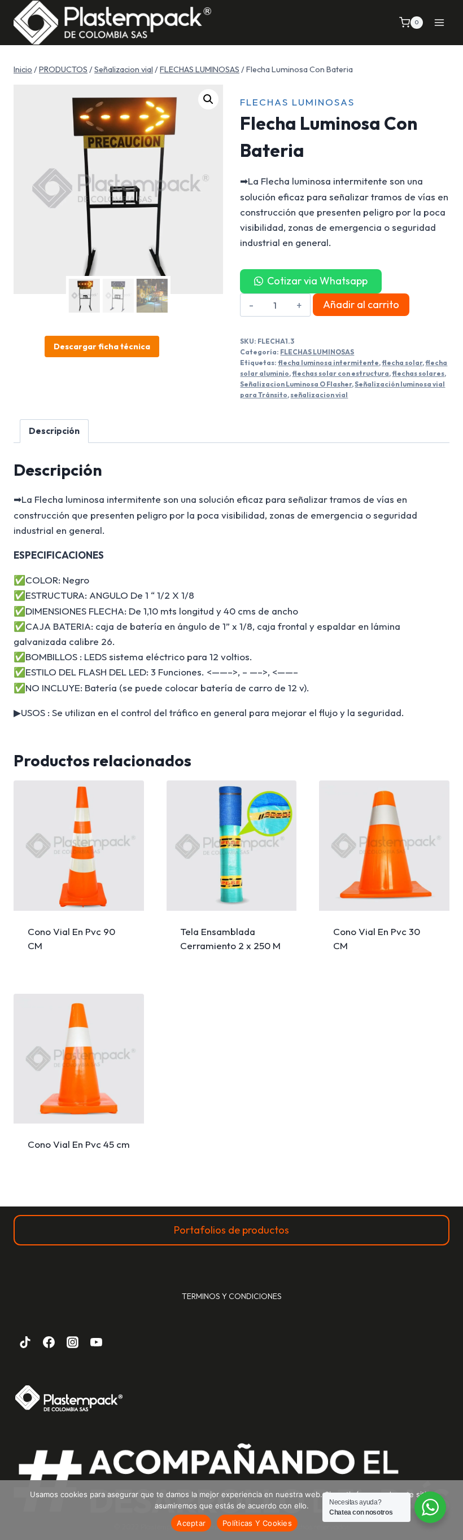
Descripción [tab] (54, 430)
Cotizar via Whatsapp (317, 280)
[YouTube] (96, 1342)
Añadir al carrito (361, 304)
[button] (208, 99)
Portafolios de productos (231, 1229)
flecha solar (402, 362)
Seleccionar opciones (78, 927)
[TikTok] (25, 1342)
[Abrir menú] (439, 22)
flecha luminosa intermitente (328, 362)
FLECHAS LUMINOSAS (297, 102)
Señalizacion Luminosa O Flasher (296, 384)
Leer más (231, 935)
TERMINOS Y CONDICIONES (232, 1296)
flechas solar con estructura (340, 373)
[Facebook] (49, 1342)
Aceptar (191, 1523)
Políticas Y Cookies (257, 1523)
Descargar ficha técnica (102, 346)
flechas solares (418, 373)
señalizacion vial (319, 395)
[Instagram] (73, 1342)
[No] (449, 1510)
